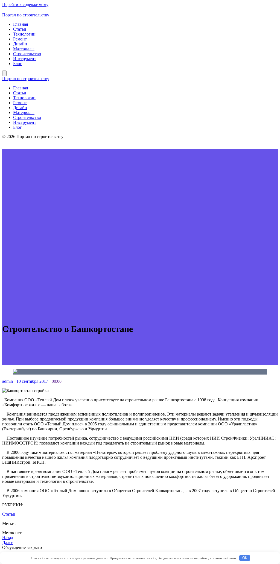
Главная (20, 24)
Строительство (27, 53)
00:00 (57, 381)
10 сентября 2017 (32, 381)
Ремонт (20, 39)
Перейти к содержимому (25, 4)
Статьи (19, 29)
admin (8, 381)
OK (244, 558)
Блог (17, 63)
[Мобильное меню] (4, 73)
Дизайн (20, 44)
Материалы (23, 48)
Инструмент (24, 58)
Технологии (24, 34)
